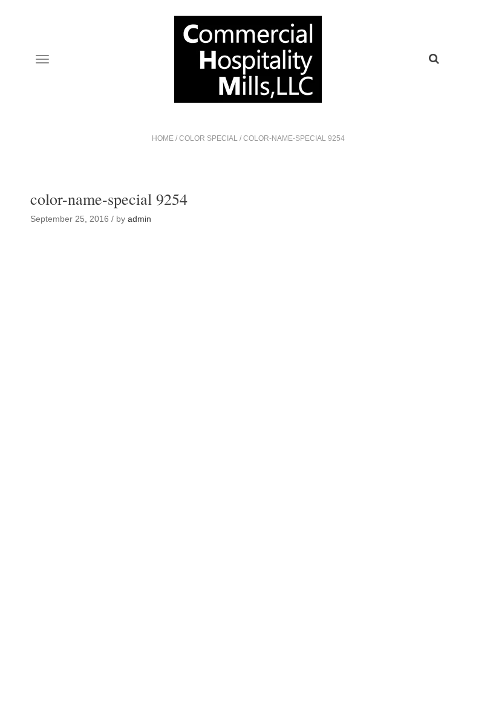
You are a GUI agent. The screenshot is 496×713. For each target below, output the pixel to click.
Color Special (208, 138)
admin (139, 219)
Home (163, 138)
